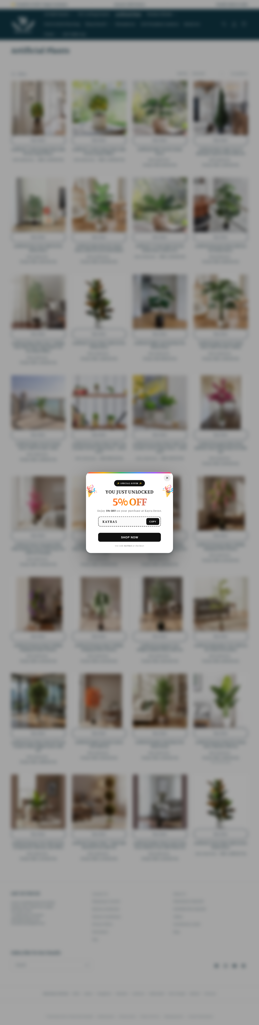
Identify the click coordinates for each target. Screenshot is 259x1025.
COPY (152, 521)
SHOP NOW (129, 537)
